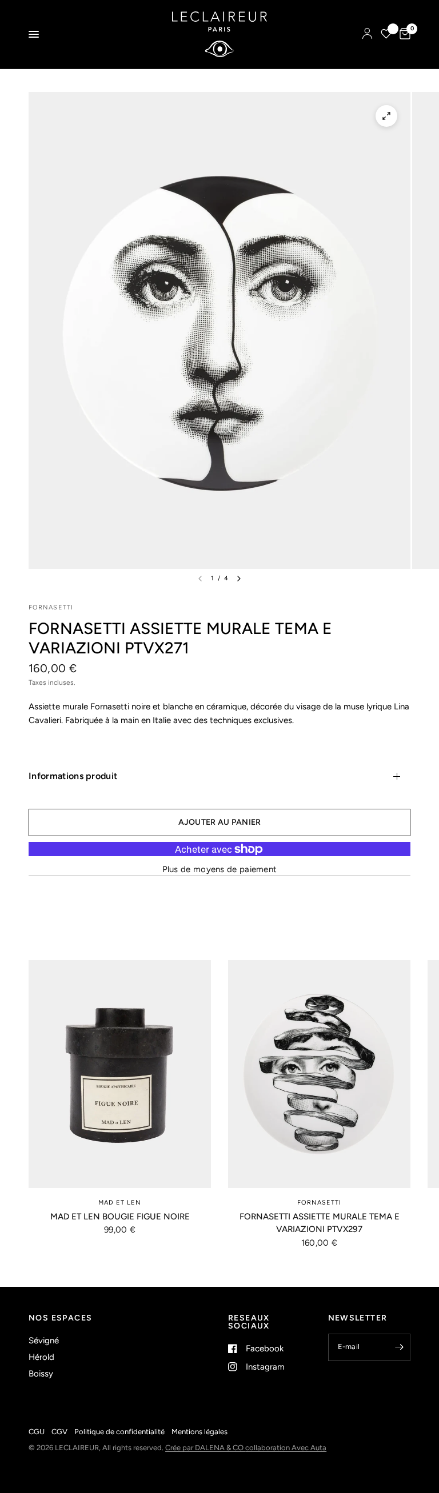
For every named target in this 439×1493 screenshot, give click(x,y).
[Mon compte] (367, 34)
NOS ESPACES (60, 1318)
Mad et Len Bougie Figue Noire (120, 1216)
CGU (37, 1431)
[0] (403, 34)
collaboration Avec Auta (285, 1447)
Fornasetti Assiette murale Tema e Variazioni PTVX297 (320, 1223)
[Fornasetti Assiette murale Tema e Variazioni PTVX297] (319, 1074)
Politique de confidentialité (119, 1431)
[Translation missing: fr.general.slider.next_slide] (239, 578)
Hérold (41, 1357)
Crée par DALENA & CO (205, 1447)
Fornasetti (319, 1202)
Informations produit (73, 775)
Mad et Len (120, 1202)
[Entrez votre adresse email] (399, 1347)
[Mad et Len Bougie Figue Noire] (120, 1074)
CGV (59, 1431)
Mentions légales (199, 1431)
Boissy (41, 1373)
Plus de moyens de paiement (219, 869)
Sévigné (44, 1340)
